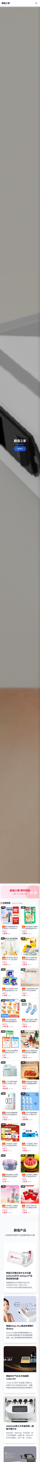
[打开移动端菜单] (36, 3)
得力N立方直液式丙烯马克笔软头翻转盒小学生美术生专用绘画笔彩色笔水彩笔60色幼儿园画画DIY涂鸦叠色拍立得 (29, 959)
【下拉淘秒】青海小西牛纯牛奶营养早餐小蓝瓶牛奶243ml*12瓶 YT (30, 1145)
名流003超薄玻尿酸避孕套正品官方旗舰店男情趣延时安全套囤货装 (9, 1114)
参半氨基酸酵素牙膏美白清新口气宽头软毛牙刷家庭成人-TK (10, 928)
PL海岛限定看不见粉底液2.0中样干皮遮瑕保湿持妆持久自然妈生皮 (30, 990)
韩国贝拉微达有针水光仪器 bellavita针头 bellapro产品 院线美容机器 (19, 1276)
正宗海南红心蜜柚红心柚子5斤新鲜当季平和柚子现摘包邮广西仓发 (30, 1176)
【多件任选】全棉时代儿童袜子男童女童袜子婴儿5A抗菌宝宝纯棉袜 (30, 1021)
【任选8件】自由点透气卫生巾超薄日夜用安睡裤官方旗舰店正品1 (9, 1145)
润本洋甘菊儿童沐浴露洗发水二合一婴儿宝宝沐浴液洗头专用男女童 (10, 959)
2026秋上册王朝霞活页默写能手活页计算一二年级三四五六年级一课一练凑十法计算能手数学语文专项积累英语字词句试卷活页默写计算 (10, 1052)
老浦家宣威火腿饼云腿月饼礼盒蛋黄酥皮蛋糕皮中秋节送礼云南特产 (30, 1083)
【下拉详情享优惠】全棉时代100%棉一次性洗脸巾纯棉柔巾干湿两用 (10, 1083)
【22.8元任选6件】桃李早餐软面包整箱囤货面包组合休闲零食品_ (9, 1021)
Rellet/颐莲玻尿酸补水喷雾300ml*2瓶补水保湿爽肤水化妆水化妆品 (30, 1114)
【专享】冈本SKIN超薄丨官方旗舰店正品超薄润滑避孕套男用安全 (29, 1207)
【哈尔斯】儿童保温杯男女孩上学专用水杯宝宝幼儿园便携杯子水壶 (10, 1207)
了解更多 (19, 449)
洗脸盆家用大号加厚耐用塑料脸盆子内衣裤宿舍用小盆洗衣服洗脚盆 (10, 1176)
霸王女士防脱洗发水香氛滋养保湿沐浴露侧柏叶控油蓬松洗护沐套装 (30, 1052)
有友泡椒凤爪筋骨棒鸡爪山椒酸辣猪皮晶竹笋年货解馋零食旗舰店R (30, 928)
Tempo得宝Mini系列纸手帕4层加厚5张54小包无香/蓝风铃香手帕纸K (10, 990)
